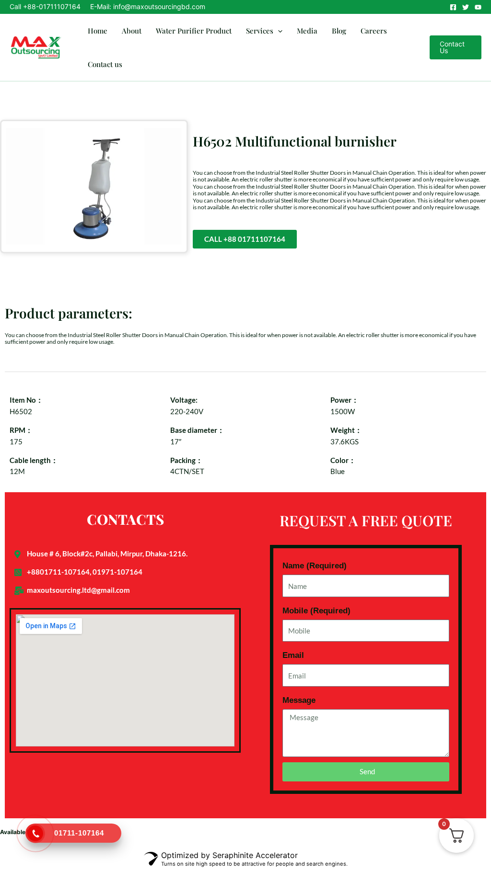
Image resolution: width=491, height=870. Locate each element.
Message (299, 700)
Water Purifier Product (194, 30)
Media (307, 30)
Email (293, 655)
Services (259, 30)
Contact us (105, 64)
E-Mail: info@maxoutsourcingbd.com (147, 6)
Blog (339, 30)
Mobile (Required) (316, 610)
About (131, 30)
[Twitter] (465, 7)
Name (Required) (314, 565)
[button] (277, 30)
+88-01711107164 (52, 6)
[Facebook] (453, 7)
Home (97, 30)
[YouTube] (478, 7)
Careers (374, 30)
